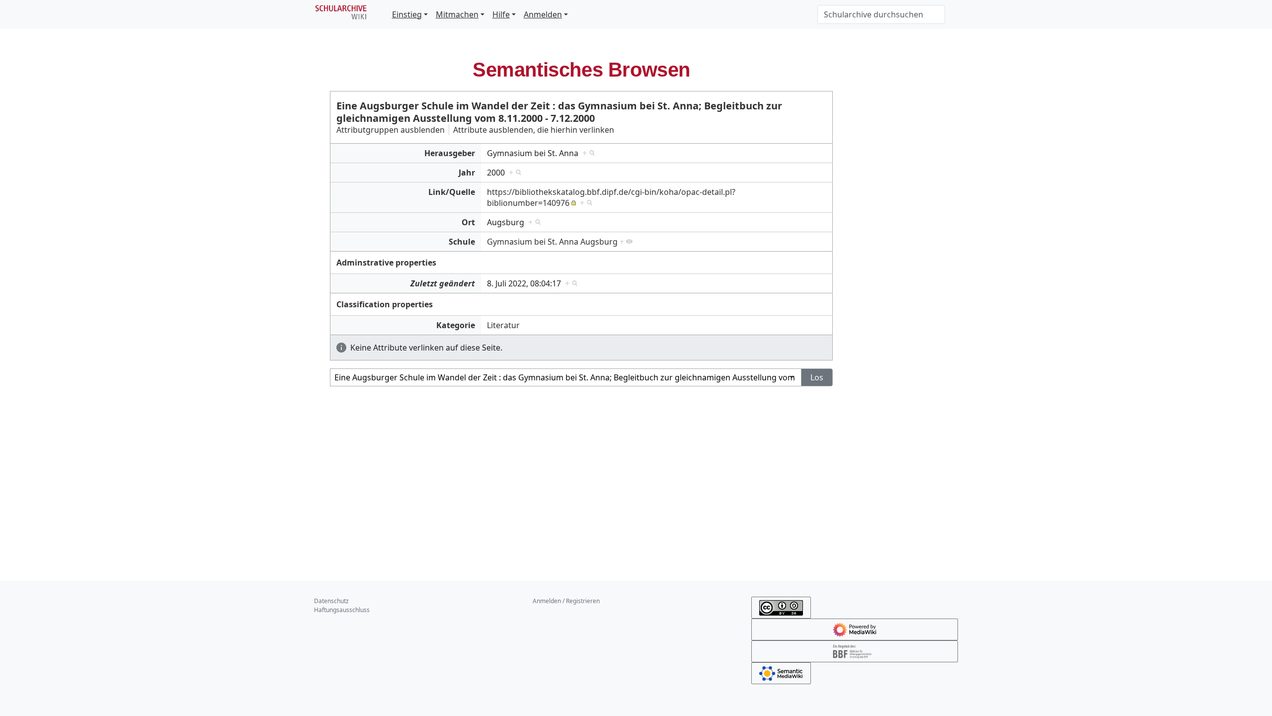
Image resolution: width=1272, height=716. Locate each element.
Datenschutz (331, 601)
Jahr (467, 172)
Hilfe (501, 14)
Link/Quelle (451, 191)
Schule (462, 241)
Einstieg (407, 14)
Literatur (503, 325)
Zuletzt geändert (442, 283)
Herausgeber (449, 153)
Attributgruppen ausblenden (390, 129)
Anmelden (543, 14)
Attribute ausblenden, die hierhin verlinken (533, 129)
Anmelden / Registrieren (566, 601)
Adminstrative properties (386, 262)
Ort (468, 222)
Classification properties (384, 304)
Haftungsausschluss (342, 610)
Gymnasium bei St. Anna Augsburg (552, 241)
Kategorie (455, 325)
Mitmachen (457, 14)
